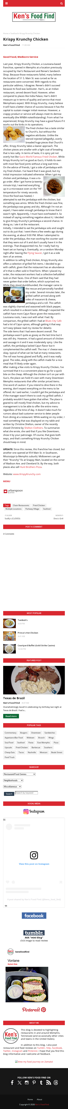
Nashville (32, 752)
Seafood (14, 33)
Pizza (56, 742)
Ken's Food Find (11, 45)
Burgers (23, 732)
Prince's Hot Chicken (28, 632)
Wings (51, 737)
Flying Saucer (35, 252)
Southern (48, 747)
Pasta (30, 742)
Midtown (30, 737)
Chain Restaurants (21, 505)
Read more (11, 716)
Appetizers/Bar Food (14, 737)
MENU (6, 481)
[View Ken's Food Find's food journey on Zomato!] (34, 1061)
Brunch (41, 737)
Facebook (57, 1047)
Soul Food (9, 742)
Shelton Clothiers (33, 427)
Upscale (8, 747)
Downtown (36, 732)
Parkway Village (32, 508)
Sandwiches (50, 732)
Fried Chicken (39, 505)
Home (6, 33)
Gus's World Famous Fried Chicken (38, 156)
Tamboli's (23, 620)
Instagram (17, 1050)
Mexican (43, 752)
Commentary (10, 732)
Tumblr (41, 1047)
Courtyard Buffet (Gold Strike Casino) (36, 645)
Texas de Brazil (14, 698)
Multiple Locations (14, 508)
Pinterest (32, 1050)
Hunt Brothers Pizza (31, 466)
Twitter (7, 1050)
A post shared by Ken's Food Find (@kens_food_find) (34, 899)
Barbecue (36, 747)
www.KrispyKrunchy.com (27, 474)
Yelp (48, 1047)
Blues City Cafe (53, 320)
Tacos (21, 752)
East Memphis (43, 742)
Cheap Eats (10, 752)
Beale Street (56, 752)
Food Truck (9, 757)
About (39, 1099)
